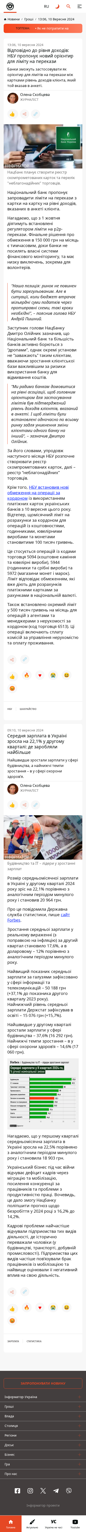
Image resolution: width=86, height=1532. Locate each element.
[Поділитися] (24, 114)
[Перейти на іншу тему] (57, 6)
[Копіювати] (35, 114)
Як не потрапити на (53, 28)
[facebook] (17, 1491)
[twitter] (43, 1491)
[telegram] (56, 1491)
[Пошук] (68, 6)
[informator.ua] (10, 6)
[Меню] (79, 6)
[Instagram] (30, 1491)
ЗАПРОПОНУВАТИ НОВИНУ (43, 1383)
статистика (34, 1341)
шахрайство (28, 709)
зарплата (13, 1341)
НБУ (9, 709)
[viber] (69, 1491)
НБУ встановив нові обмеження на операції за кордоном (38, 492)
